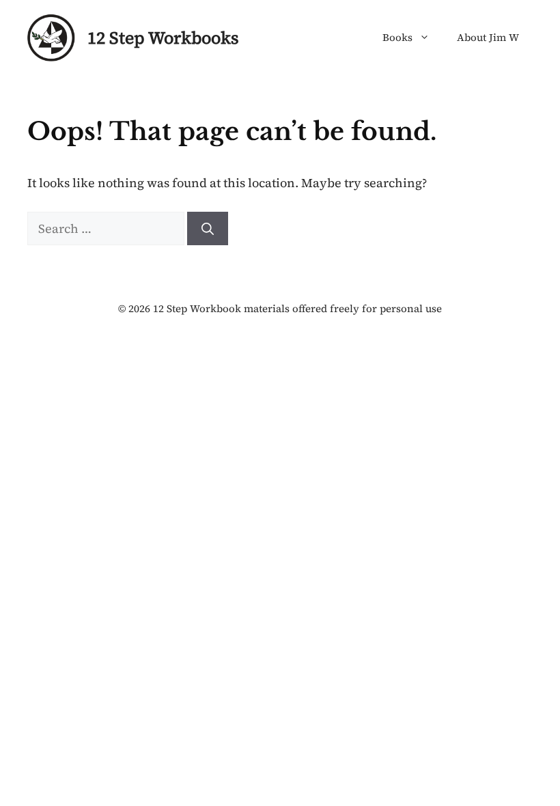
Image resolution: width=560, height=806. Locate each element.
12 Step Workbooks (163, 37)
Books (397, 37)
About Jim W (488, 37)
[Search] (207, 228)
